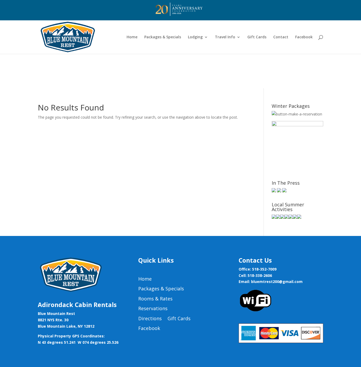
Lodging (195, 37)
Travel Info (225, 37)
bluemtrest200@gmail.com (277, 281)
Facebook (304, 37)
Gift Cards (256, 37)
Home (132, 37)
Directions (150, 319)
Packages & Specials (162, 37)
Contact (280, 37)
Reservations (153, 309)
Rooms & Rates (155, 299)
